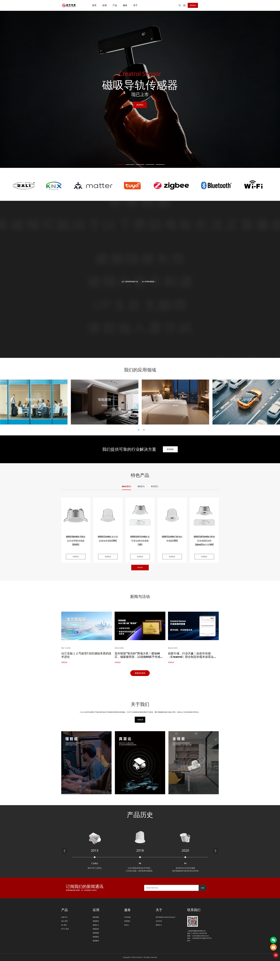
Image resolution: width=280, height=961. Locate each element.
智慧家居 (96, 921)
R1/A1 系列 (65, 929)
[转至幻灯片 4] (150, 164)
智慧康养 (96, 941)
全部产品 (64, 917)
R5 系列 (64, 925)
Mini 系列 (64, 921)
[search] (179, 6)
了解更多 (140, 719)
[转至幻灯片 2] (130, 164)
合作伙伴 (159, 921)
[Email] (273, 947)
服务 (125, 5)
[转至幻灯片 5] (160, 164)
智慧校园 (96, 933)
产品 (115, 5)
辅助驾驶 (96, 917)
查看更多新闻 (140, 673)
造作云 (126, 925)
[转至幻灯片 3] (140, 164)
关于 (135, 5)
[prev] (139, 430)
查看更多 (34, 405)
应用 (104, 5)
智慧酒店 (96, 937)
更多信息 (140, 567)
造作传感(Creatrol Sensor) (165, 917)
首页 (94, 5)
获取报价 (193, 5)
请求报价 (170, 449)
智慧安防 (96, 929)
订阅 (202, 888)
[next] (143, 430)
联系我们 (140, 104)
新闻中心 (159, 925)
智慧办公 (96, 925)
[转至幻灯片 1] (120, 164)
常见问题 (127, 917)
